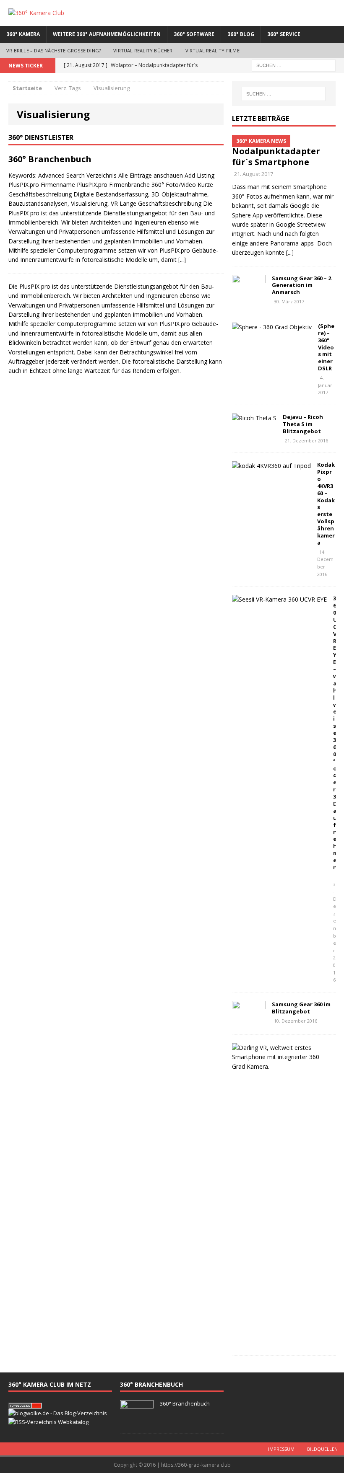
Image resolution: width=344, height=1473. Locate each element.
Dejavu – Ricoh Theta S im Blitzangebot (303, 424)
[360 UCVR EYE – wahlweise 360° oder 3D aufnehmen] (279, 599)
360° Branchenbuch (49, 159)
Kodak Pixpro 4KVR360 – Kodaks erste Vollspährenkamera (326, 503)
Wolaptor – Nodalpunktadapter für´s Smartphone (276, 151)
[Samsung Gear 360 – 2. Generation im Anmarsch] (249, 295)
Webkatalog (73, 1422)
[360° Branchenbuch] (137, 1420)
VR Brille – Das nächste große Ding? (53, 50)
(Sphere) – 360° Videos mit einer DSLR (326, 347)
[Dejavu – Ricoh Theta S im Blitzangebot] (254, 418)
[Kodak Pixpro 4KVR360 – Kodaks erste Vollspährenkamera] (271, 466)
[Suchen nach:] (294, 65)
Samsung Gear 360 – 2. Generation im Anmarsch (302, 285)
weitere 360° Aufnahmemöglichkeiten (107, 34)
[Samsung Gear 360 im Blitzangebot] (249, 1021)
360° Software (194, 34)
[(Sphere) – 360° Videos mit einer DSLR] (272, 327)
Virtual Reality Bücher (142, 50)
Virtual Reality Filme (212, 50)
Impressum (281, 1449)
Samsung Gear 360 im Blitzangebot (301, 1007)
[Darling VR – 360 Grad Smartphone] (280, 1066)
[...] (182, 260)
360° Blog (240, 34)
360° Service (283, 34)
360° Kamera (23, 34)
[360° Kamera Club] (172, 13)
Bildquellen (322, 1449)
